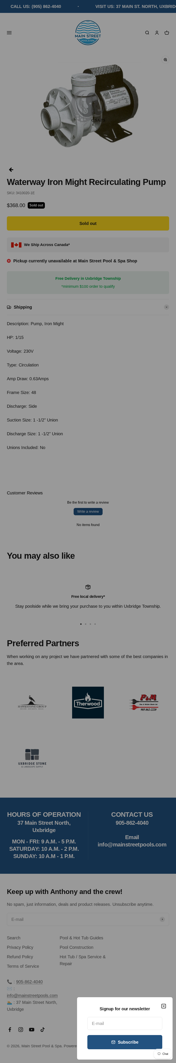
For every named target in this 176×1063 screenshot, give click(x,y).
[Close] (164, 1006)
